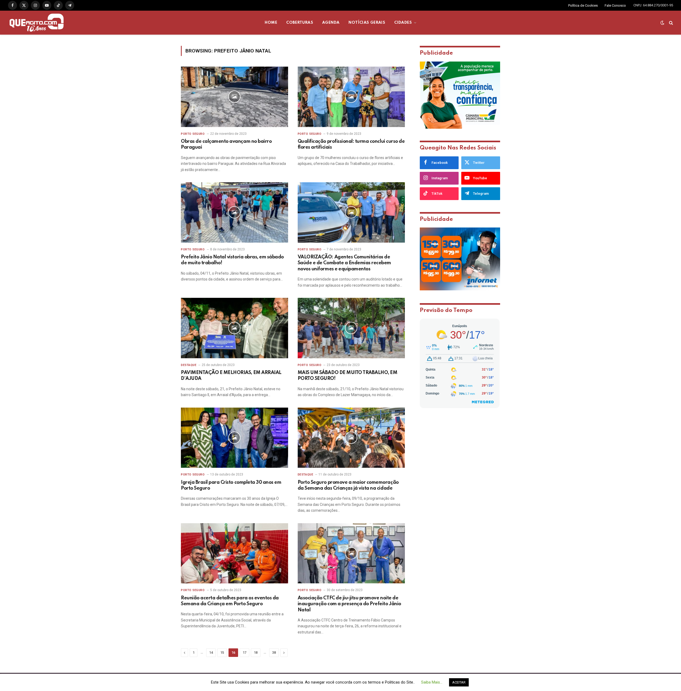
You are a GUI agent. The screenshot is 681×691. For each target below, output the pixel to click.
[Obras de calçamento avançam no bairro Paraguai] (234, 97)
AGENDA (330, 23)
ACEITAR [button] (459, 682)
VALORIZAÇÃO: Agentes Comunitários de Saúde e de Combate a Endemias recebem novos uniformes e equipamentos (344, 263)
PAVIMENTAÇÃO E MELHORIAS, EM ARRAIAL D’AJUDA (231, 375)
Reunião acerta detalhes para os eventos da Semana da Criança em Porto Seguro (230, 601)
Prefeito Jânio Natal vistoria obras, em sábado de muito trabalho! (232, 260)
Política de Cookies (583, 5)
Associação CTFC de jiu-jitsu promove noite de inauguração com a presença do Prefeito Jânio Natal (349, 604)
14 (211, 653)
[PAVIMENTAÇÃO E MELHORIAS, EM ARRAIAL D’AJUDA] (234, 328)
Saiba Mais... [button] (431, 682)
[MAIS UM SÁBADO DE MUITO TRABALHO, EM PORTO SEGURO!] (351, 328)
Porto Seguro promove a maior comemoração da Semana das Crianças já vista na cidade (348, 485)
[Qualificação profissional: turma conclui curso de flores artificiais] (351, 97)
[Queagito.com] (36, 23)
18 (256, 653)
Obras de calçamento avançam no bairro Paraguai (226, 144)
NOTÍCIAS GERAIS (366, 23)
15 (222, 653)
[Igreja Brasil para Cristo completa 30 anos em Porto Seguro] (234, 438)
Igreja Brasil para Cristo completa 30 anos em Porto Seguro (231, 485)
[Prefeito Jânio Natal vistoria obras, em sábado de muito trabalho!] (234, 212)
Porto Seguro (193, 134)
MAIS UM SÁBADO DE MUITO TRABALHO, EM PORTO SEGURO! (347, 375)
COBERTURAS (299, 23)
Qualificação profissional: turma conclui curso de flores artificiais (351, 144)
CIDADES (403, 23)
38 (274, 653)
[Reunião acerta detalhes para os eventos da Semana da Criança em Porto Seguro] (234, 553)
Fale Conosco (615, 5)
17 (244, 653)
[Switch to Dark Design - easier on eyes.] (662, 23)
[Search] (670, 23)
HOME (271, 23)
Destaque (188, 365)
